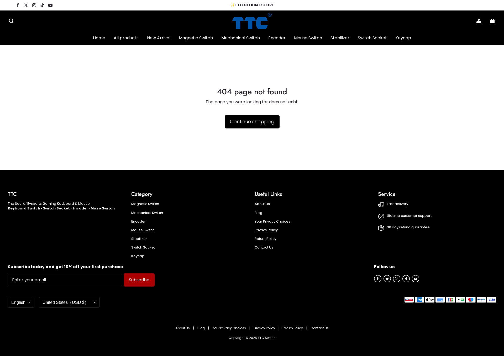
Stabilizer (139, 238)
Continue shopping (252, 121)
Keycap (137, 256)
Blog (258, 213)
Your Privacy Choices (272, 221)
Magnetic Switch (145, 204)
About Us (262, 204)
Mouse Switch (143, 230)
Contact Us (264, 247)
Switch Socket (143, 247)
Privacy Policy (266, 230)
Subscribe (139, 280)
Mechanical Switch (147, 213)
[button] (11, 21)
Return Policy (265, 238)
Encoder (138, 221)
